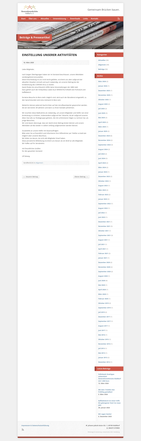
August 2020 (103, 276)
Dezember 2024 (104, 136)
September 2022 (104, 204)
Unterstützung (59, 18)
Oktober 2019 (103, 303)
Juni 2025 (101, 113)
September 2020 (104, 271)
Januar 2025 (102, 131)
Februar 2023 (103, 195)
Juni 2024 (101, 158)
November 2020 (104, 267)
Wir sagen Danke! (104, 414)
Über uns (33, 18)
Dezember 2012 (104, 362)
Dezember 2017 (104, 317)
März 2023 (102, 190)
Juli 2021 (101, 244)
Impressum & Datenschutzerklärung (35, 425)
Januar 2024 (102, 172)
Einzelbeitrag (53, 47)
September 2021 (104, 235)
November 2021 (104, 226)
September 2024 (104, 145)
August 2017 (103, 326)
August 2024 (103, 149)
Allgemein (44, 47)
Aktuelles (45, 18)
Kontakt (94, 18)
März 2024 (102, 167)
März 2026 (102, 81)
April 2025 (102, 122)
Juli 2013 (101, 348)
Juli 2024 (101, 154)
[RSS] (119, 18)
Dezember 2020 (104, 262)
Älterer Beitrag (81, 176)
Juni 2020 (101, 280)
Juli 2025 (101, 109)
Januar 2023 (102, 199)
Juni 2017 (101, 330)
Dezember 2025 (104, 90)
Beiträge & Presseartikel (32, 47)
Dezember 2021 (104, 222)
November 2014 (104, 344)
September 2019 (104, 308)
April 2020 (102, 290)
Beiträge (101, 69)
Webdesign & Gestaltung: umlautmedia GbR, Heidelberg (104, 432)
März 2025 (102, 127)
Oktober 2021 (103, 231)
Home (21, 47)
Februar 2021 (103, 253)
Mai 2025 (101, 118)
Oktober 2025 (103, 100)
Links (85, 18)
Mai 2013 (101, 353)
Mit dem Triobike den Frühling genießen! (106, 391)
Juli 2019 (101, 312)
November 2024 (104, 140)
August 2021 (103, 240)
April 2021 (102, 249)
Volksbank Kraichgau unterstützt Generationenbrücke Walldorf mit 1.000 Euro (109, 377)
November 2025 (104, 95)
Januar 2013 (102, 357)
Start (23, 18)
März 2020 (102, 294)
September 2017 (104, 321)
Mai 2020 (101, 285)
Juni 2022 (101, 217)
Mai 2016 (101, 335)
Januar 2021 (102, 258)
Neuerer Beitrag (30, 176)
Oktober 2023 (103, 181)
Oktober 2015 (103, 339)
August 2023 (103, 185)
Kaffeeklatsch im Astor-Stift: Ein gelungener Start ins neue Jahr (109, 403)
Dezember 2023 (104, 176)
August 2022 (103, 208)
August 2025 (103, 104)
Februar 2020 (103, 299)
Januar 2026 (102, 86)
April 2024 (102, 163)
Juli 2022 (101, 213)
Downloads (75, 18)
